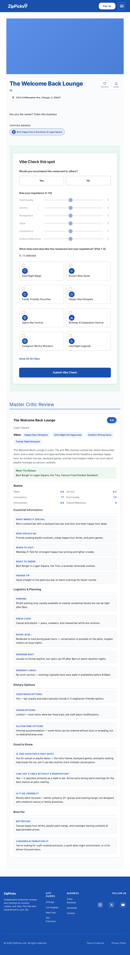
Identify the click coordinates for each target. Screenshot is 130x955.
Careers (71, 913)
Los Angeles (52, 907)
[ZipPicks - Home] (17, 6)
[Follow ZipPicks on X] (111, 905)
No (88, 180)
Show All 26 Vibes (29, 358)
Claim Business (71, 901)
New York (51, 912)
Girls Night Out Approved (67, 434)
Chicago (50, 902)
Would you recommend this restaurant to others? (48, 171)
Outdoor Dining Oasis (99, 434)
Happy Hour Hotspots (36, 434)
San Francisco (51, 919)
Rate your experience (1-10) (35, 193)
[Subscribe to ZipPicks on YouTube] (123, 905)
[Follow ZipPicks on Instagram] (100, 905)
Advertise (72, 907)
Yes (41, 180)
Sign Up (107, 6)
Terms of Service (95, 943)
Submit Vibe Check (65, 372)
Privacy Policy (119, 943)
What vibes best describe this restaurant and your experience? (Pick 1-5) (62, 248)
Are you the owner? (33, 114)
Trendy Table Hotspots (28, 441)
